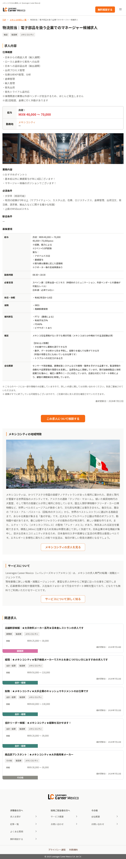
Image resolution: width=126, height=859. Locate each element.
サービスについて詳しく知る (63, 599)
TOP (4, 19)
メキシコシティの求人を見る (63, 547)
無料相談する (105, 9)
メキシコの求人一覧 (18, 19)
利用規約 (73, 849)
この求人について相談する (63, 419)
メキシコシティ (26, 122)
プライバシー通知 (56, 849)
